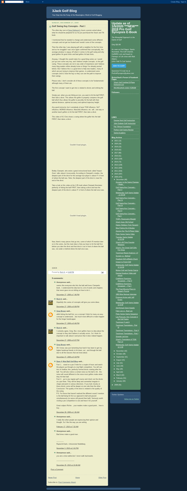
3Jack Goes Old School (124, 222)
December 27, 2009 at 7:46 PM (67, 295)
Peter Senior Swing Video (125, 234)
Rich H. (59, 299)
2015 (116, 159)
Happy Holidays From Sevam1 (127, 225)
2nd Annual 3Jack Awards (125, 308)
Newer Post (52, 478)
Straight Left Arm (122, 337)
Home (77, 478)
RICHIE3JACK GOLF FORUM (125, 88)
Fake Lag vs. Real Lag (124, 311)
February (119, 378)
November (120, 351)
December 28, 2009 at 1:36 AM (67, 412)
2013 (116, 165)
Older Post (102, 478)
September (120, 357)
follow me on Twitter (131, 399)
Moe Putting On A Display (125, 228)
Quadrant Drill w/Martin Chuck (127, 259)
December (120, 180)
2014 (116, 162)
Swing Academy (120, 133)
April (118, 372)
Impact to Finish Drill (123, 262)
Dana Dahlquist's (74, 30)
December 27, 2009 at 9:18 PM (67, 357)
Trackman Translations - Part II (127, 330)
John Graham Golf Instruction (124, 123)
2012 (116, 168)
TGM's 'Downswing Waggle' (126, 219)
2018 (116, 150)
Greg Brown (61, 311)
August (119, 360)
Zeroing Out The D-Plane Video (127, 231)
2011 (116, 171)
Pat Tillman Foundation (122, 127)
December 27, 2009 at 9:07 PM (67, 340)
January (119, 381)
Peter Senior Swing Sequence (127, 314)
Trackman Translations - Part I (127, 333)
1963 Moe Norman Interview (126, 294)
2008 (116, 385)
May (118, 369)
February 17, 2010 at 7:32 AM (67, 427)
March (118, 375)
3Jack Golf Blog (64, 11)
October (119, 354)
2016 (116, 156)
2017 (116, 153)
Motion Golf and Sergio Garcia (127, 270)
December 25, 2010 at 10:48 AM (68, 465)
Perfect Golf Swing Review (123, 130)
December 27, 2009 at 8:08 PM (67, 307)
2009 (116, 177)
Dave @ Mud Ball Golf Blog (67, 361)
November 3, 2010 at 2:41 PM (67, 448)
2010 (116, 174)
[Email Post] (102, 272)
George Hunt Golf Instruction (124, 120)
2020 (116, 144)
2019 (116, 147)
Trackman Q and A (123, 322)
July (118, 363)
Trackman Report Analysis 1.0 (127, 253)
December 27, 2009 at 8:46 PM (67, 323)
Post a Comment (57, 469)
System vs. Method (123, 256)
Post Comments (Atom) (67, 482)
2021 (116, 141)
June (118, 366)
